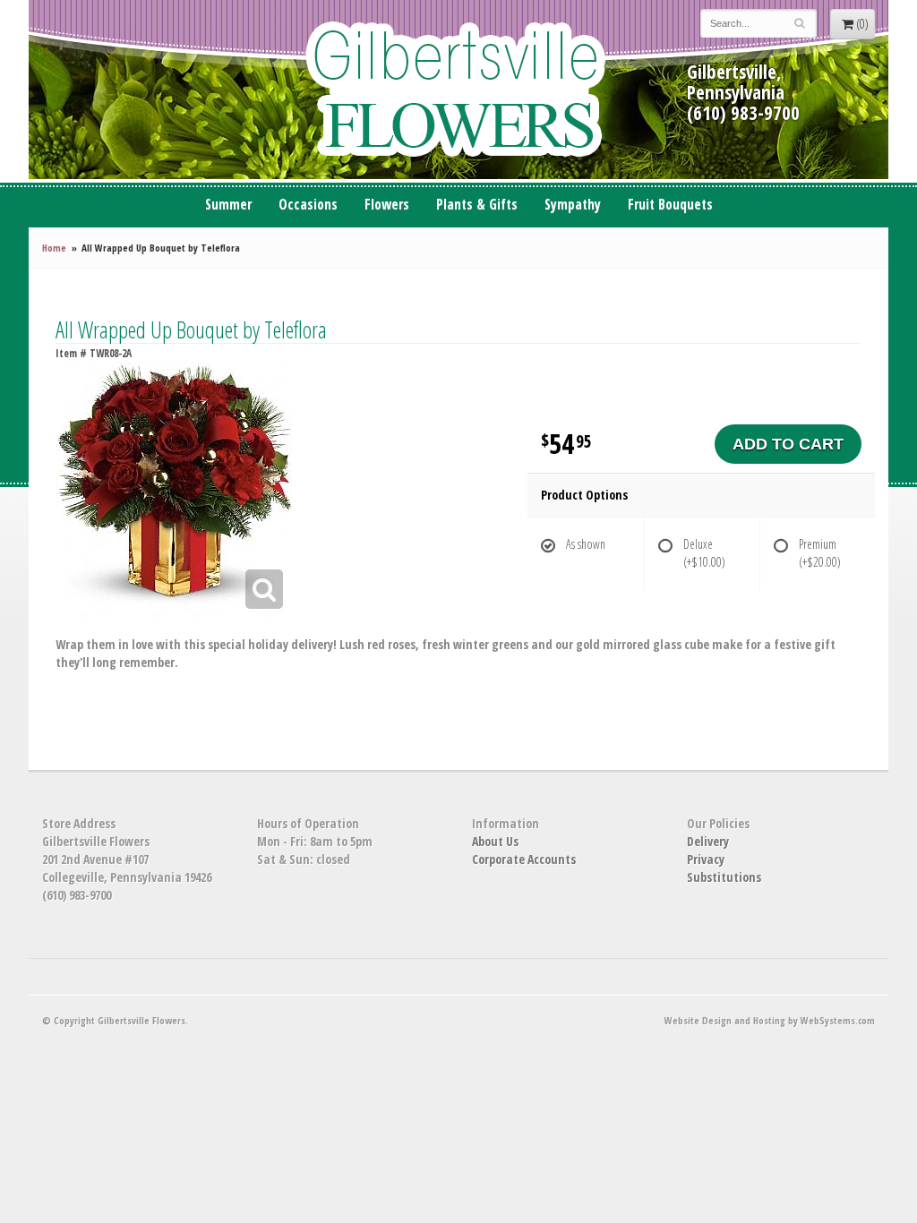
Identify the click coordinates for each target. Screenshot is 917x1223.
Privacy (705, 859)
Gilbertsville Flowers (458, 89)
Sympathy (572, 204)
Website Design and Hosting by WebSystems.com (769, 1020)
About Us (495, 841)
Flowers (386, 204)
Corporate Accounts (524, 859)
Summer (228, 204)
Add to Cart (788, 444)
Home (54, 247)
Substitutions (724, 876)
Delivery (708, 841)
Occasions (308, 204)
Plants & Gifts (477, 204)
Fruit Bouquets (670, 204)
